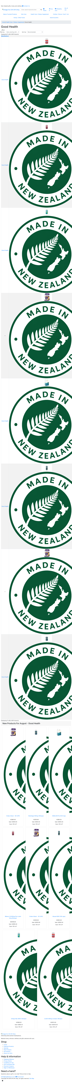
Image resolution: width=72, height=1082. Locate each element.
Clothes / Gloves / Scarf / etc (61, 14)
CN (65, 10)
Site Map (31, 1078)
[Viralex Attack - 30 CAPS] (36, 871)
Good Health (5, 79)
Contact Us (26, 6)
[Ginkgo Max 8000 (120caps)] (19, 973)
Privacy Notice (8, 1061)
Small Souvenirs (54, 17)
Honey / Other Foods (19, 17)
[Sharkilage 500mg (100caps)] (36, 770)
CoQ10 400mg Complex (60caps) (53, 1018)
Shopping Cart (58, 9)
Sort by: (24, 32)
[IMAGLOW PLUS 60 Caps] (59, 770)
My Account (20, 1076)
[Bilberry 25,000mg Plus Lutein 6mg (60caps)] (13, 871)
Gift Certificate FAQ (9, 1064)
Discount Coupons (9, 1066)
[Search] (41, 9)
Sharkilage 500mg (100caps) (36, 816)
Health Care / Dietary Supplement (40, 14)
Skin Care (23, 14)
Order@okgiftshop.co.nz (7, 1076)
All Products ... (8, 1051)
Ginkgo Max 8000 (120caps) (18, 1018)
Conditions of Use (9, 1062)
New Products (7, 1049)
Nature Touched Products (10, 14)
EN (66, 8)
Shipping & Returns (9, 1059)
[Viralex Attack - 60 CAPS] (13, 770)
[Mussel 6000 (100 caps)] (59, 871)
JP (67, 8)
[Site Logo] (10, 9)
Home (44, 10)
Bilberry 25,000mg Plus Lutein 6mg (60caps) (13, 917)
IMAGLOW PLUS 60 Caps (59, 816)
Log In (51, 9)
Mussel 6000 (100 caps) (59, 916)
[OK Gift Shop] (8, 1034)
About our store (8, 1053)
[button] (2, 1080)
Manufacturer (5, 36)
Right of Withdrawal (9, 1068)
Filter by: (2, 32)
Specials (6, 1048)
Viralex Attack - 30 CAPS (36, 916)
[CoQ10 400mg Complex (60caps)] (53, 973)
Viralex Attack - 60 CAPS (13, 816)
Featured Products (9, 1046)
